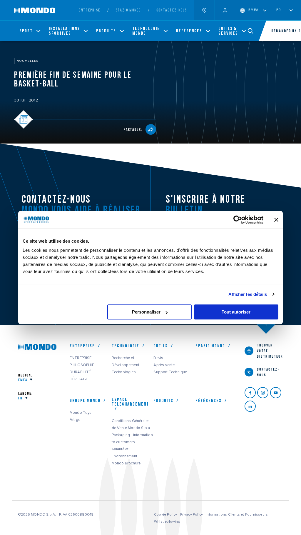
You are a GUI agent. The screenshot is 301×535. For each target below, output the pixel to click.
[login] (225, 10)
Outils (160, 346)
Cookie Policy (165, 514)
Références (208, 400)
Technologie (125, 346)
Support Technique (170, 372)
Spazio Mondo (210, 346)
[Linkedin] (251, 406)
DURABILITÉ (80, 372)
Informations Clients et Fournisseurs (237, 514)
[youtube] (276, 392)
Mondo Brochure (126, 463)
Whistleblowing (167, 521)
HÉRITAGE (79, 379)
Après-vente (164, 365)
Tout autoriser (236, 311)
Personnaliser (146, 311)
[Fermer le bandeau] (276, 220)
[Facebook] (251, 392)
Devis (158, 358)
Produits (163, 400)
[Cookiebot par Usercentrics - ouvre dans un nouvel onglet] (237, 219)
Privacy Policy (191, 514)
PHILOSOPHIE (82, 365)
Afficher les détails (247, 294)
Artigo (75, 419)
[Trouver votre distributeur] (204, 10)
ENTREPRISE (81, 358)
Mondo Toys (81, 412)
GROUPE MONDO (85, 400)
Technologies (124, 372)
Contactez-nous (171, 10)
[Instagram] (263, 392)
